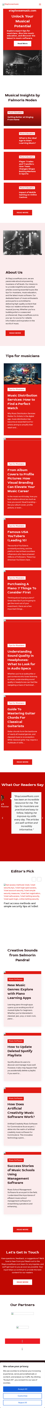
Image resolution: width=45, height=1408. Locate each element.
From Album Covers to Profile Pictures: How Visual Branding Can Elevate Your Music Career (21, 480)
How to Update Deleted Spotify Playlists (20, 1051)
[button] (2, 818)
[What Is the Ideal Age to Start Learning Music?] (9, 138)
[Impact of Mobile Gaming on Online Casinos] (9, 193)
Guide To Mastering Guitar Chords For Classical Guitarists (21, 717)
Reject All (22, 1403)
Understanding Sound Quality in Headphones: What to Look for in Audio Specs (21, 660)
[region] (22, 1385)
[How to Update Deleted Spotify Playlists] (8, 1034)
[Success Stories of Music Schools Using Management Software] (21, 1153)
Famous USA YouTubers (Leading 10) (18, 536)
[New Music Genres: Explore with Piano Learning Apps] (8, 972)
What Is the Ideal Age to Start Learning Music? (27, 140)
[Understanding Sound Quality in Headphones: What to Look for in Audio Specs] (22, 630)
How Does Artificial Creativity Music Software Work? (21, 1110)
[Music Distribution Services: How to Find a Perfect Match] (22, 374)
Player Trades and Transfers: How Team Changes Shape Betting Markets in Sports (27, 167)
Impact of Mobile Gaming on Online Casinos (28, 195)
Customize (22, 1396)
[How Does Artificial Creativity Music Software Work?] (22, 1090)
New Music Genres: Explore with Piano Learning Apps (20, 991)
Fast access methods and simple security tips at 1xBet (21, 905)
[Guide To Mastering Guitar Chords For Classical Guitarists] (8, 697)
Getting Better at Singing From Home (20, 118)
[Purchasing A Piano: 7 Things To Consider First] (8, 571)
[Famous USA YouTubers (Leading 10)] (8, 519)
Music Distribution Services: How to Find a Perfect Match (22, 402)
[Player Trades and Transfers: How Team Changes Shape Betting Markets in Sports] (9, 166)
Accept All (22, 1389)
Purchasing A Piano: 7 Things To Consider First (22, 588)
